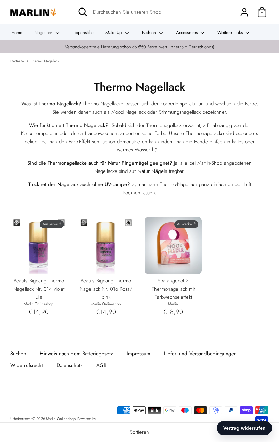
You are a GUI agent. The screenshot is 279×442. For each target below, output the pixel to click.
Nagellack (44, 32)
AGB (101, 365)
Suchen (18, 353)
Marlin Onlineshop (60, 418)
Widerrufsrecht (26, 365)
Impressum (138, 353)
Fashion (150, 32)
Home (16, 32)
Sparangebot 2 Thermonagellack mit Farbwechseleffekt (173, 289)
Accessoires (187, 32)
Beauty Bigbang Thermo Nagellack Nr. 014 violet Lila (38, 289)
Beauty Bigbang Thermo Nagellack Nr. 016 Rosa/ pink (106, 289)
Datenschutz (69, 365)
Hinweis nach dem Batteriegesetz (76, 353)
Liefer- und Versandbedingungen (200, 353)
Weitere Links (230, 32)
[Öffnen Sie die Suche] (82, 12)
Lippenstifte (83, 32)
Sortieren (139, 432)
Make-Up (114, 32)
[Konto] (244, 9)
